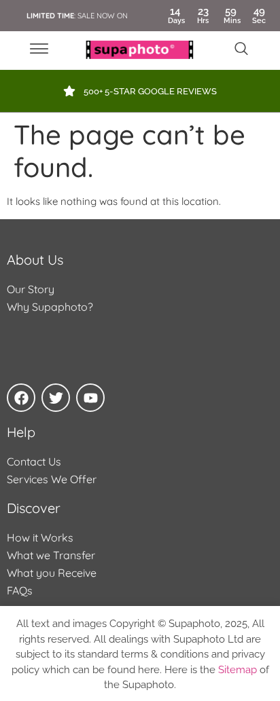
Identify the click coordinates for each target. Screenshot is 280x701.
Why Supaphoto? (50, 307)
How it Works (40, 537)
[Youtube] (90, 397)
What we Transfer (51, 555)
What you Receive (52, 573)
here (149, 670)
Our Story (30, 289)
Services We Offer (52, 479)
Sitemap (237, 670)
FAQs (20, 590)
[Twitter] (55, 397)
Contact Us (34, 461)
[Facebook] (21, 397)
